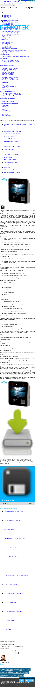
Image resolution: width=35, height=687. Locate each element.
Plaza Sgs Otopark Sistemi (10, 602)
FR (27, 0)
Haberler (6, 16)
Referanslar (6, 19)
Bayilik (5, 17)
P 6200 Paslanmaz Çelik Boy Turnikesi (13, 511)
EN (26, 0)
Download (6, 15)
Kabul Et (22, 680)
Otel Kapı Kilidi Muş (9, 529)
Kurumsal (6, 21)
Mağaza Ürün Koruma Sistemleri (11, 154)
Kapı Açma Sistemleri (9, 149)
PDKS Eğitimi (7, 629)
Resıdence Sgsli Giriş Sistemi (11, 547)
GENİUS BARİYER (9, 566)
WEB (20, 0)
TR (24, 0)
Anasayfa (2, 122)
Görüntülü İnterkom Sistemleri (11, 170)
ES (29, 0)
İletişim (5, 13)
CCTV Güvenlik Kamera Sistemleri (12, 172)
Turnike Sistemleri (8, 157)
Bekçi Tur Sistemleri (8, 164)
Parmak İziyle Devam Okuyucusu (12, 520)
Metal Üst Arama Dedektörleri (11, 162)
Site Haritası (3, 678)
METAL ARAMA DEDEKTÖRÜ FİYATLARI (14, 538)
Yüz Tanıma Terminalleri (9, 136)
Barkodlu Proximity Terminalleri (11, 141)
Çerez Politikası (29, 680)
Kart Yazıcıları (7, 167)
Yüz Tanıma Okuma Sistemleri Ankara (13, 593)
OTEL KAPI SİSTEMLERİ (10, 584)
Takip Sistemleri (7, 152)
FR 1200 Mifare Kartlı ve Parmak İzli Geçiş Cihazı (16, 575)
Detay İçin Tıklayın (6, 667)
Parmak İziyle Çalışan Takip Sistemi (13, 611)
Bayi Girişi (32, 0)
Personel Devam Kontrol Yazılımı (12, 146)
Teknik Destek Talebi (23, 2)
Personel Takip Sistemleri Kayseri (12, 557)
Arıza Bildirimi (13, 2)
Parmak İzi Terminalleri (9, 139)
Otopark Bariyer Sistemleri (10, 159)
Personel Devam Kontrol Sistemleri (12, 131)
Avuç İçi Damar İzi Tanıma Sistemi (12, 133)
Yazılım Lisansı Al (4, 2)
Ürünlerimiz (6, 20)
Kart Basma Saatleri (8, 144)
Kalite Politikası (9, 678)
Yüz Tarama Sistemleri (9, 620)
